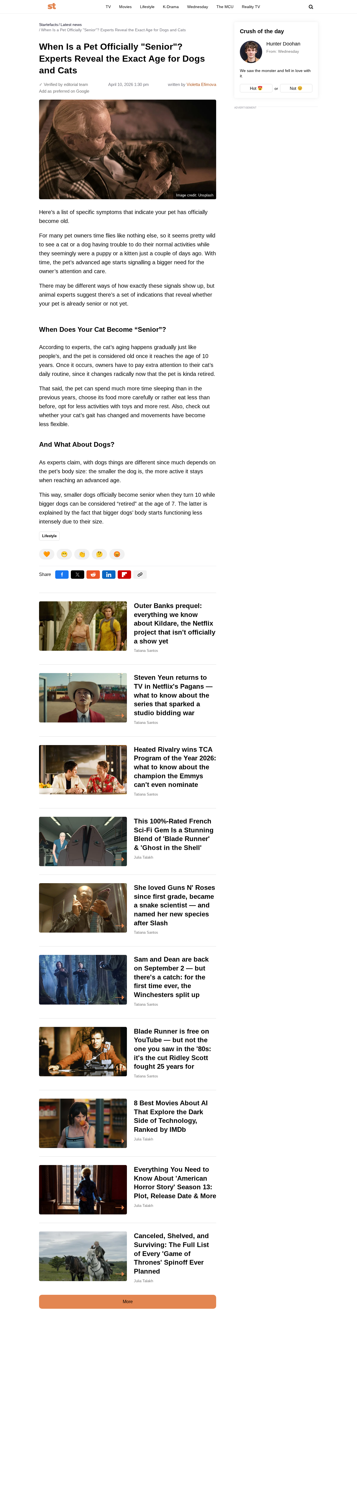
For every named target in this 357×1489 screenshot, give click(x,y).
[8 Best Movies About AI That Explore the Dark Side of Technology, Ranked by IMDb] (127, 1123)
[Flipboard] (124, 574)
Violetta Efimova (201, 84)
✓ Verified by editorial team (63, 84)
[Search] (311, 7)
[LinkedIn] (108, 574)
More (128, 1301)
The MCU (224, 6)
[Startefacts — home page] (51, 6)
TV (108, 6)
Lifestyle (147, 6)
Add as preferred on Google (64, 91)
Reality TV (251, 6)
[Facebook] (62, 574)
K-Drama (171, 6)
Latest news (71, 24)
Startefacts (48, 24)
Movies (125, 6)
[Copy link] (140, 574)
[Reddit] (93, 574)
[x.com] (77, 574)
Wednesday (197, 6)
